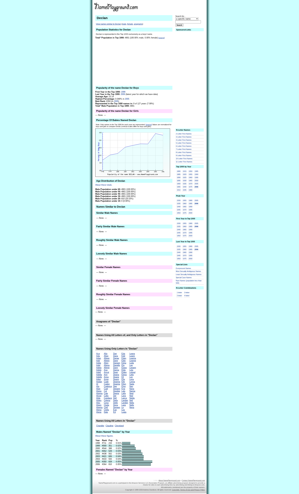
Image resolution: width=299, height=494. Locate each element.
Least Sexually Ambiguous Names (189, 274)
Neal (131, 393)
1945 (184, 190)
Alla (105, 353)
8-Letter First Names (184, 152)
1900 (178, 184)
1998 (123, 92)
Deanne (116, 384)
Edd (123, 356)
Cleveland (119, 426)
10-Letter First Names (184, 159)
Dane (115, 360)
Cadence (108, 386)
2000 (196, 181)
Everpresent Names (183, 268)
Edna (123, 363)
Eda (123, 353)
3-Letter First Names (184, 137)
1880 (178, 171)
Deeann (116, 389)
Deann (116, 379)
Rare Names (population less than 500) (189, 282)
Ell (122, 377)
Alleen (106, 360)
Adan (98, 358)
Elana (124, 367)
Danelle (116, 365)
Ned (131, 396)
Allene (106, 367)
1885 (178, 174)
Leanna (132, 358)
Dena (115, 405)
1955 (190, 174)
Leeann (132, 367)
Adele (98, 370)
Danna (116, 370)
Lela (131, 370)
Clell (106, 407)
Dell (115, 398)
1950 (190, 171)
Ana (105, 370)
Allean (106, 358)
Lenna (132, 382)
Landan (124, 400)
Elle (123, 382)
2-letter (179, 296)
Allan (106, 356)
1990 (196, 174)
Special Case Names (184, 277)
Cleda (106, 405)
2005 (127, 99)
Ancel (106, 372)
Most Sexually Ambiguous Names (188, 271)
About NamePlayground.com (169, 480)
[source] (161, 38)
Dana (115, 356)
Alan (98, 389)
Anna (106, 377)
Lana (123, 396)
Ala (97, 386)
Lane (123, 405)
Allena (106, 365)
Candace (108, 398)
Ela (122, 365)
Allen (106, 363)
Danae (116, 358)
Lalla (123, 393)
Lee (131, 365)
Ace (98, 353)
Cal (105, 391)
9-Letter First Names (184, 155)
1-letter (179, 292)
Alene (98, 412)
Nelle (131, 405)
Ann (105, 375)
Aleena (99, 407)
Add (98, 360)
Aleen (98, 405)
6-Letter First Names (184, 146)
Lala (123, 391)
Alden (98, 400)
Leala (123, 412)
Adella (99, 375)
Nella (131, 403)
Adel (98, 365)
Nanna (132, 391)
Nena (131, 407)
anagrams (138, 24)
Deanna (116, 382)
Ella (123, 379)
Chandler (100, 426)
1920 (184, 174)
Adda (98, 363)
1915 (184, 171)
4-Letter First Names (184, 140)
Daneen (116, 363)
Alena (98, 410)
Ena (123, 389)
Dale (106, 412)
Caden (107, 384)
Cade (106, 382)
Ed (114, 412)
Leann (132, 356)
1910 (178, 190)
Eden (123, 358)
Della (115, 400)
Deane (116, 377)
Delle (115, 403)
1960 (190, 177)
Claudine (109, 426)
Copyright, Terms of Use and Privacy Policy (188, 490)
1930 (184, 181)
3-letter (187, 292)
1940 (184, 187)
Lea (123, 410)
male (124, 24)
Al (97, 384)
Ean (115, 410)
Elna (123, 386)
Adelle (99, 377)
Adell (98, 372)
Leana (132, 353)
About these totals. (103, 185)
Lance (124, 398)
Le (122, 407)
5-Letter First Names (184, 143)
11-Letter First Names (184, 162)
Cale (106, 393)
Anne (106, 379)
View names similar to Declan (108, 24)
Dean (115, 372)
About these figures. (104, 436)
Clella (106, 410)
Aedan (99, 382)
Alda (98, 398)
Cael (106, 389)
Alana (98, 391)
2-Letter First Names (184, 134)
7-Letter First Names (184, 149)
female (130, 24)
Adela (98, 367)
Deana (116, 375)
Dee (115, 386)
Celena (107, 400)
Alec (98, 403)
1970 (190, 184)
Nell (131, 400)
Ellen (123, 384)
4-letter (187, 296)
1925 (184, 177)
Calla (106, 396)
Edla (123, 360)
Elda (123, 370)
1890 (178, 177)
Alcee (98, 396)
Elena (124, 375)
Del (114, 396)
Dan (115, 353)
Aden (98, 379)
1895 (178, 181)
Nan (131, 386)
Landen (124, 403)
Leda (131, 363)
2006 (123, 94)
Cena (106, 403)
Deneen (116, 407)
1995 (196, 177)
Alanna (99, 393)
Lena (131, 379)
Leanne (132, 360)
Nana (131, 389)
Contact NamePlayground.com (193, 480)
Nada (131, 384)
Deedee (116, 391)
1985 (196, 171)
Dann (115, 367)
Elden (124, 372)
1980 (190, 190)
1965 (190, 181)
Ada (98, 356)
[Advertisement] (181, 7)
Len (131, 377)
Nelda (132, 398)
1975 (190, 187)
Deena (116, 393)
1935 (184, 184)
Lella (131, 375)
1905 (178, 187)
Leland (132, 372)
